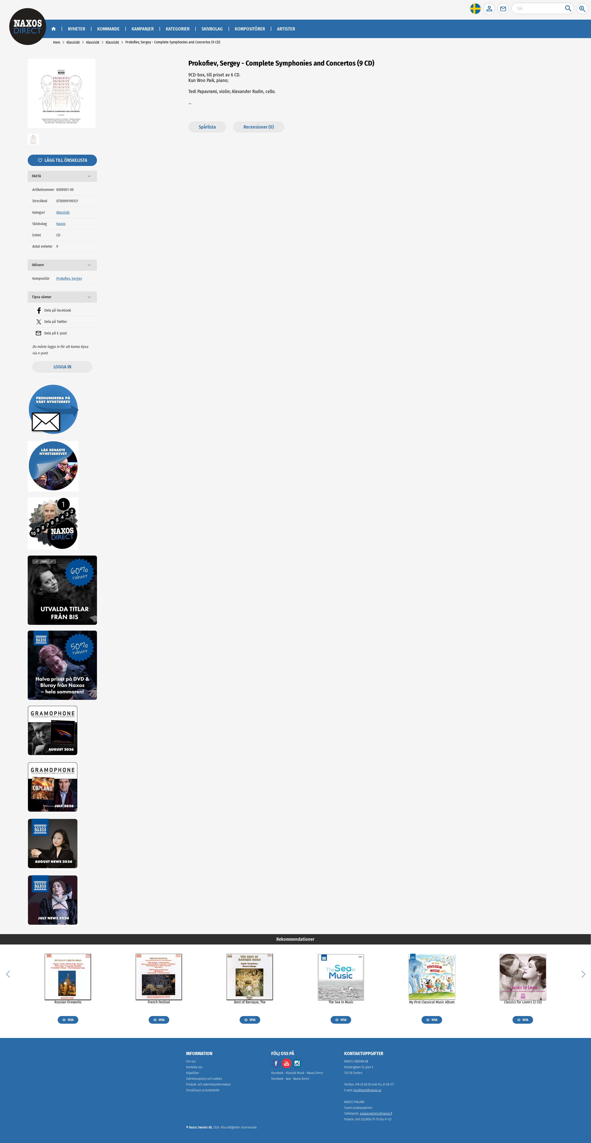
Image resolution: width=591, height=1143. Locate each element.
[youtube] (287, 1067)
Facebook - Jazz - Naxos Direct (290, 1079)
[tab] (62, 176)
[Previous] (8, 974)
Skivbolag (212, 29)
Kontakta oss (194, 1067)
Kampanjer (143, 29)
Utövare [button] (38, 265)
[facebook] (276, 1067)
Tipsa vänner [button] (41, 297)
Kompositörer (250, 29)
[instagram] (297, 1067)
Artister (286, 29)
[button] (475, 8)
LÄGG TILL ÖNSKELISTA (66, 160)
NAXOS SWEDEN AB (356, 1061)
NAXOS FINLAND (354, 1102)
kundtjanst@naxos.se (367, 1090)
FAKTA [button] (36, 176)
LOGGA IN (62, 367)
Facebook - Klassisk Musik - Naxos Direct (297, 1073)
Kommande (108, 29)
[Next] (583, 974)
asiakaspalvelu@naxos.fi (376, 1114)
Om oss (191, 1061)
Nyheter (76, 29)
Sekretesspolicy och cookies (204, 1079)
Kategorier (178, 29)
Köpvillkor (192, 1073)
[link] (56, 42)
